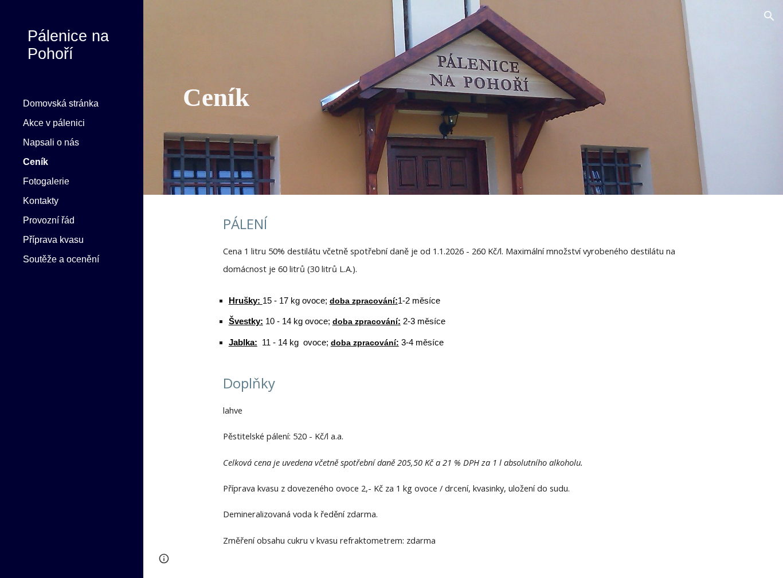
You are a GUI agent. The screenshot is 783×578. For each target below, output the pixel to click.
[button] (769, 16)
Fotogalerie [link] (46, 181)
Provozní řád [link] (49, 220)
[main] (366, 97)
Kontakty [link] (40, 201)
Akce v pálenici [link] (54, 123)
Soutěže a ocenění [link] (61, 259)
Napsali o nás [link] (51, 142)
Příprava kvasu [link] (53, 240)
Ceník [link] (35, 162)
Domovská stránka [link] (61, 103)
